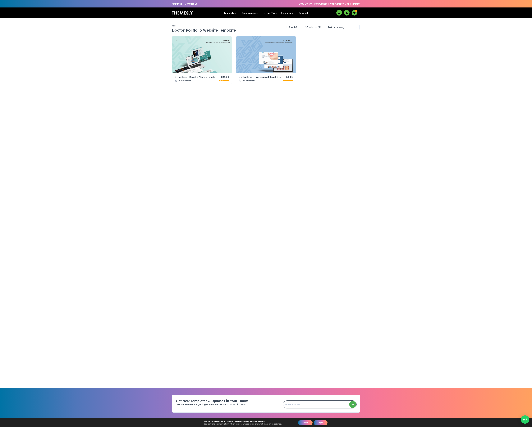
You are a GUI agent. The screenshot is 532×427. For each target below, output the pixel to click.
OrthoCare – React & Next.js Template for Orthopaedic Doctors (211, 77)
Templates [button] (230, 13)
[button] (525, 419)
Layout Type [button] (270, 13)
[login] (346, 12)
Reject (320, 422)
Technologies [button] (249, 13)
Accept (305, 422)
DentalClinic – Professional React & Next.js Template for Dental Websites (280, 77)
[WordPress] (303, 27)
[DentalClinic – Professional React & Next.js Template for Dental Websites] (266, 54)
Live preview (223, 70)
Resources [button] (287, 13)
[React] (286, 27)
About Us (177, 3)
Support (303, 13)
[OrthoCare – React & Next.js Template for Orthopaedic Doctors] (202, 54)
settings (277, 424)
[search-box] (339, 13)
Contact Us (191, 3)
